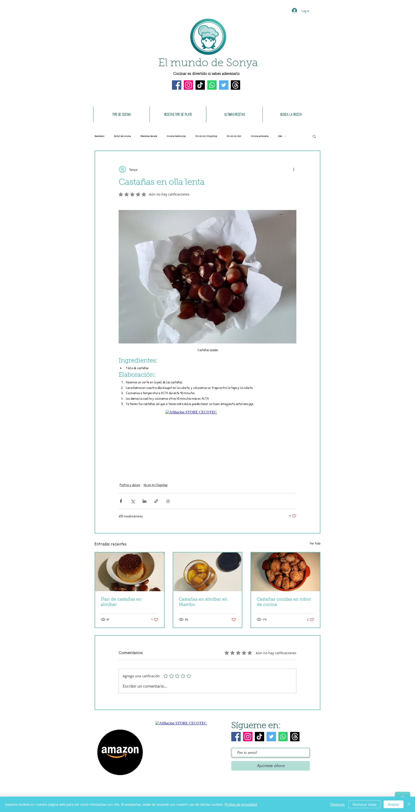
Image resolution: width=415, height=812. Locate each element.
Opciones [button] (337, 804)
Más (280, 136)
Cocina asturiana (260, 136)
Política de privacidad (241, 804)
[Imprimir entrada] (168, 501)
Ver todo (315, 543)
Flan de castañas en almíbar (121, 602)
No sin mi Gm (234, 136)
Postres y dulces (130, 484)
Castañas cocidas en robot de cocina (284, 602)
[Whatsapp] (212, 85)
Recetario (99, 136)
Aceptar (393, 804)
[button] (314, 136)
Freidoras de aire (148, 136)
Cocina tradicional (176, 136)
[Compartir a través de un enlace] (156, 501)
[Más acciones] (293, 169)
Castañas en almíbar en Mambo (203, 602)
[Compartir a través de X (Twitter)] (132, 501)
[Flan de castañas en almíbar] (129, 571)
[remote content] (207, 440)
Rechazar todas (365, 804)
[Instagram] (188, 85)
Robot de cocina (122, 136)
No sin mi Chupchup (206, 136)
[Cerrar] (409, 804)
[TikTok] (200, 85)
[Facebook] (176, 85)
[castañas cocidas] (285, 571)
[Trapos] (235, 85)
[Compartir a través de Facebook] (121, 501)
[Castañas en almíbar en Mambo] (207, 571)
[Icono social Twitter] (223, 85)
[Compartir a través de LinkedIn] (144, 501)
